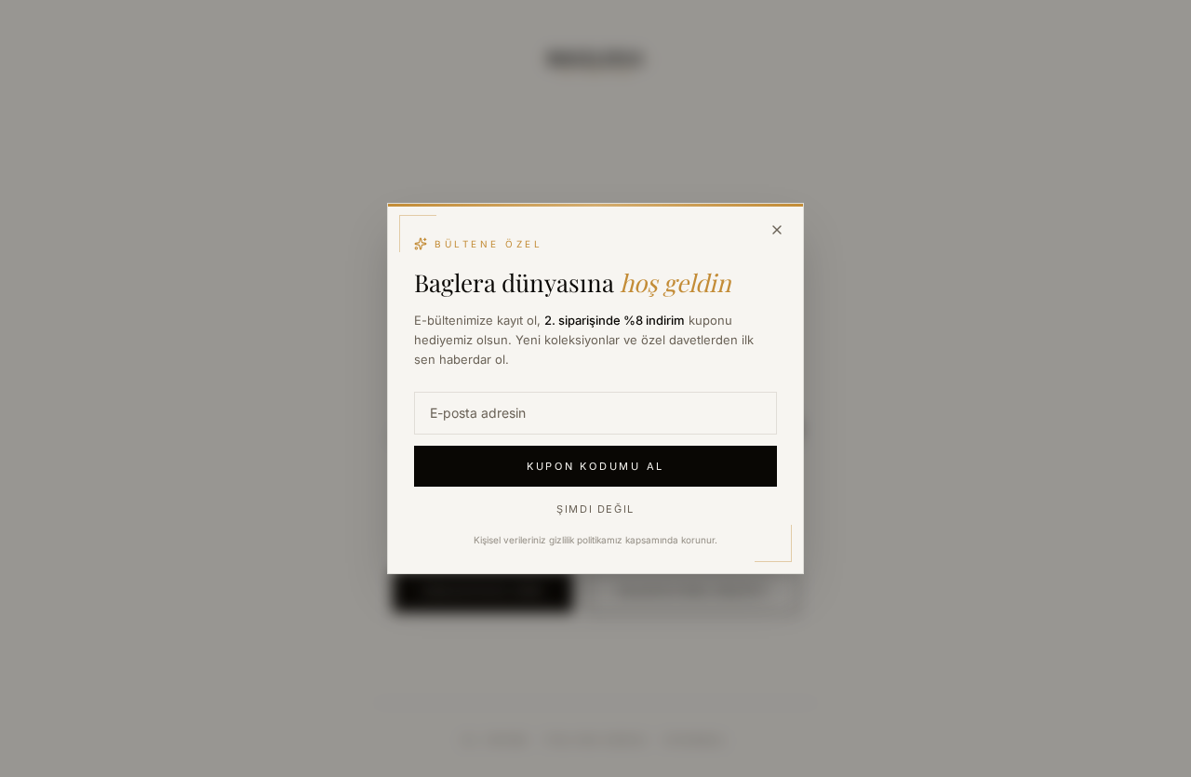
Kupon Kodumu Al (595, 466)
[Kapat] (777, 230)
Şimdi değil (595, 509)
